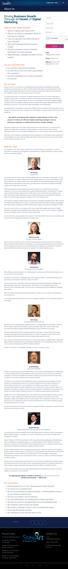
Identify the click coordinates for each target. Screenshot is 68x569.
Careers (46, 565)
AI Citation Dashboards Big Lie (11, 537)
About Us (27, 565)
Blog (33, 565)
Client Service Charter (18, 476)
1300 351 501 (52, 3)
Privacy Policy (39, 565)
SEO (21, 565)
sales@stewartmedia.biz (53, 54)
